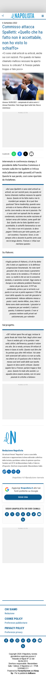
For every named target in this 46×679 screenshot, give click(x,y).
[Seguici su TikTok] (34, 514)
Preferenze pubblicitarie (16, 622)
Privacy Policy (14, 628)
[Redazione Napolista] (10, 438)
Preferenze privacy (13, 632)
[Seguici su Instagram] (18, 514)
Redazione (9, 613)
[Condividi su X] (25, 154)
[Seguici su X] (12, 514)
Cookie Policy (14, 618)
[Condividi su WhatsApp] (14, 154)
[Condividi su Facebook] (19, 154)
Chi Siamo (11, 609)
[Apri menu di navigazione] (42, 16)
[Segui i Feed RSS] (23, 520)
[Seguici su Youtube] (39, 514)
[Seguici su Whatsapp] (23, 514)
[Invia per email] (31, 154)
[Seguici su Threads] (28, 514)
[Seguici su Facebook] (7, 514)
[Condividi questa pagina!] (3, 15)
